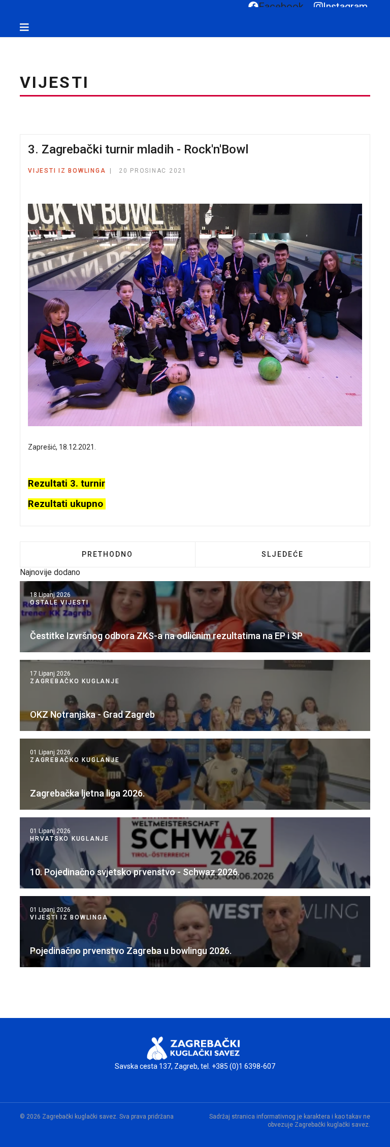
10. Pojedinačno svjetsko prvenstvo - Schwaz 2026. (135, 872)
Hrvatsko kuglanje (69, 838)
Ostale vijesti (59, 602)
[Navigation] (24, 27)
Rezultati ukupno (67, 503)
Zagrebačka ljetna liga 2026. (87, 793)
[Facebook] (8, 42)
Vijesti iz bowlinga (67, 170)
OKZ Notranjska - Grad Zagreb (92, 714)
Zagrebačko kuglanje (74, 681)
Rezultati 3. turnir (66, 483)
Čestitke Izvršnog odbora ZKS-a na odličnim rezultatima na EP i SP (166, 635)
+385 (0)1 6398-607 (243, 1066)
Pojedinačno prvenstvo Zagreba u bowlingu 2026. (131, 950)
